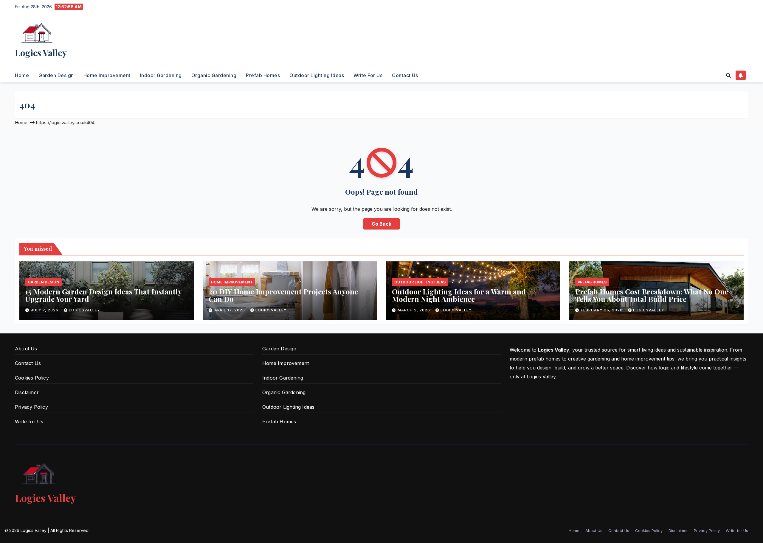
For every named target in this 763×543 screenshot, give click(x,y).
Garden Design (56, 75)
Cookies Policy (32, 378)
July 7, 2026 (45, 310)
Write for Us (367, 75)
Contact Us (405, 75)
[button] (728, 75)
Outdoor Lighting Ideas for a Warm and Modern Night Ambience (459, 295)
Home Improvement (107, 75)
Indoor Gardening (161, 75)
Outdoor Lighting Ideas (316, 75)
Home (22, 75)
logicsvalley (84, 310)
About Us (26, 349)
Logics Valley (41, 52)
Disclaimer (27, 392)
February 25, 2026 (602, 310)
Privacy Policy (31, 407)
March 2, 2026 (414, 310)
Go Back (381, 224)
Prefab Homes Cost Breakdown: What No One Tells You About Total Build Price (651, 295)
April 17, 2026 (230, 310)
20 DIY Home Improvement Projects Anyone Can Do (283, 295)
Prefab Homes (263, 75)
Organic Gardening (214, 75)
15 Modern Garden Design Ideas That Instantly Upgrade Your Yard (103, 295)
